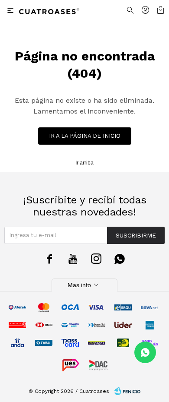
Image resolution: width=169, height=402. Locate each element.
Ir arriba (84, 163)
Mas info (84, 285)
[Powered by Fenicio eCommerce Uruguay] (127, 391)
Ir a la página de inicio (84, 136)
